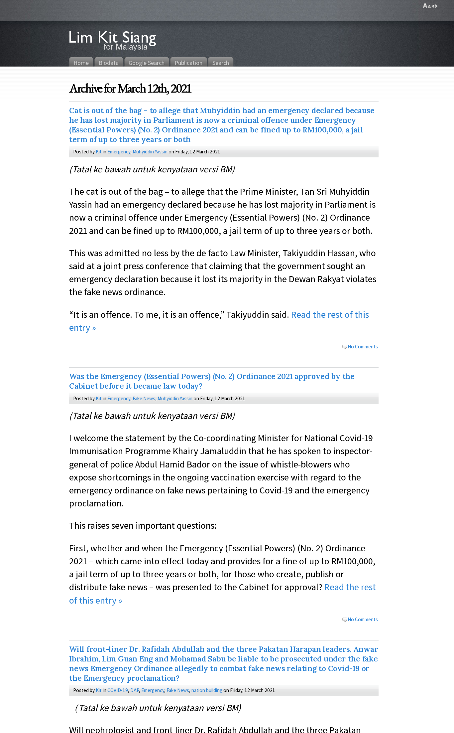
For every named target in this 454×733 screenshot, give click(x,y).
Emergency (118, 151)
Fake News (144, 398)
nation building (206, 690)
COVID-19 (117, 690)
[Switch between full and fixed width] (434, 6)
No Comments (363, 346)
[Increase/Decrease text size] (427, 6)
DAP (134, 690)
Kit (99, 151)
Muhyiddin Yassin (150, 151)
